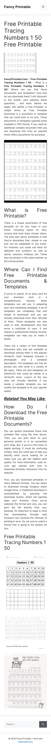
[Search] (43, 724)
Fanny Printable (17, 7)
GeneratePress (25, 741)
